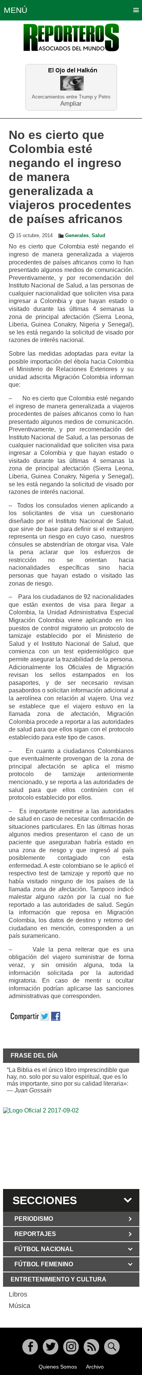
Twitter (50, 1347)
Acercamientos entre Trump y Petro (71, 97)
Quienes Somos (58, 1367)
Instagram (71, 1347)
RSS (91, 1347)
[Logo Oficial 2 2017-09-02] (71, 1147)
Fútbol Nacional (43, 1249)
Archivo (95, 1367)
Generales (77, 235)
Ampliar (71, 103)
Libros (18, 1294)
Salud (98, 235)
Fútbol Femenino (43, 1264)
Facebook (30, 1347)
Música (19, 1305)
